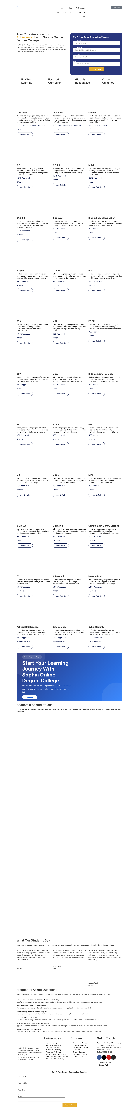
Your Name (77, 40)
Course (75, 61)
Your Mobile (77, 47)
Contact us (81, 12)
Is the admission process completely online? (32, 1006)
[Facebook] (99, 1057)
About (70, 8)
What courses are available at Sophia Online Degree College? (38, 1000)
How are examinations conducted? (29, 1029)
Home (62, 8)
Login (83, 17)
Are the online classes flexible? (28, 1017)
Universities (80, 8)
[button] (69, 1000)
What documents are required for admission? (33, 1023)
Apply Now (29, 697)
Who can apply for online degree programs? (32, 1012)
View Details (25, 134)
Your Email (77, 54)
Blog (71, 12)
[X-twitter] (104, 1057)
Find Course (61, 12)
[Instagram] (113, 1057)
